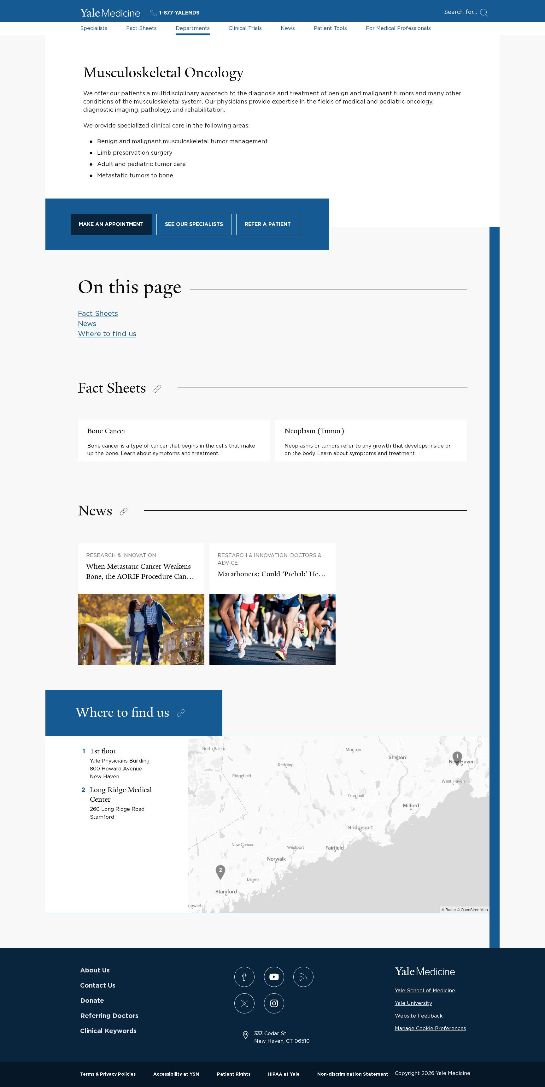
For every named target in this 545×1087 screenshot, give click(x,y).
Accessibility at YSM (176, 1074)
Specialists (93, 28)
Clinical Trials (245, 28)
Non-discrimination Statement (352, 1074)
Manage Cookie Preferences (430, 1028)
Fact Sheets (141, 28)
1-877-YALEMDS (179, 12)
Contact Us (97, 986)
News (288, 28)
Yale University (413, 1003)
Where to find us (107, 333)
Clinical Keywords (108, 1031)
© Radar (449, 909)
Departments (193, 28)
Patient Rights (233, 1074)
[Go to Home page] (110, 13)
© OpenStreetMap (472, 909)
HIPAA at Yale (284, 1074)
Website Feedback (419, 1016)
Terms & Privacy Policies (108, 1074)
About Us (95, 970)
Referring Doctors (109, 1016)
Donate (92, 1001)
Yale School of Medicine (425, 990)
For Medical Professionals (398, 28)
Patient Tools (330, 28)
